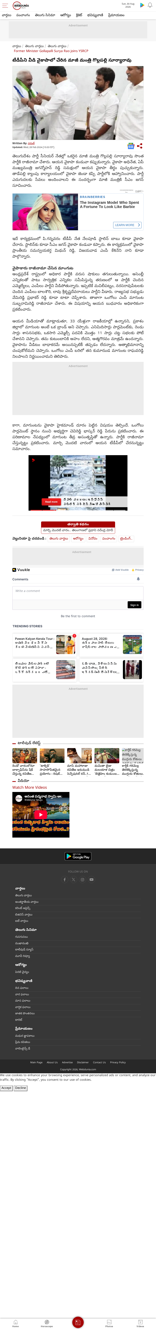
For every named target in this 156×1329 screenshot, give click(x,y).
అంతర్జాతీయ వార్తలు (26, 902)
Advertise (67, 1062)
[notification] (150, 5)
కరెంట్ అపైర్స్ (22, 908)
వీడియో (23, 781)
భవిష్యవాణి (95, 15)
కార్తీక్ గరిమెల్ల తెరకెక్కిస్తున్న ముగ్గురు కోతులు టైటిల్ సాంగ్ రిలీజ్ (133, 770)
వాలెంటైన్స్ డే (22, 1049)
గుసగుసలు (21, 937)
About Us (52, 1062)
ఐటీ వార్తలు (21, 921)
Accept (6, 1088)
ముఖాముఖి (22, 943)
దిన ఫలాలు (21, 988)
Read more (51, 501)
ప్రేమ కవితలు (22, 1042)
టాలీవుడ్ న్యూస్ (24, 950)
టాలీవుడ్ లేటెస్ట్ (29, 743)
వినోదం (92, 539)
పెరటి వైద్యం (22, 972)
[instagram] (91, 879)
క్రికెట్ (79, 15)
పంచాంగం (23, 15)
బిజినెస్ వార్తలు (23, 915)
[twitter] (73, 879)
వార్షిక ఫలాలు (22, 1007)
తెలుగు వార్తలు (34, 46)
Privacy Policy (118, 1062)
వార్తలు (6, 15)
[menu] (6, 5)
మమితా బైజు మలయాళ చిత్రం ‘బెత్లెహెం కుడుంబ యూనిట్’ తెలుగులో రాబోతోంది (106, 770)
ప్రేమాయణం (116, 15)
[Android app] (78, 856)
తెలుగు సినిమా (45, 15)
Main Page (36, 1062)
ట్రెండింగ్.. (126, 539)
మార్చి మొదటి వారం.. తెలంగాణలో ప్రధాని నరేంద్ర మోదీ (78, 530)
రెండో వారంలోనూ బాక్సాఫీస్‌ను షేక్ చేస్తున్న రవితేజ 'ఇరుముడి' (23, 770)
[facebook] (64, 879)
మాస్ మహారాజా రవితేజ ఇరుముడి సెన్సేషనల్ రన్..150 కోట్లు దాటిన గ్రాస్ (79, 770)
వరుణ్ (31, 144)
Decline (20, 1088)
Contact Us (99, 1062)
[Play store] (142, 5)
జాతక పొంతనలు (25, 1014)
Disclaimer (83, 1062)
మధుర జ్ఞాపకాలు (24, 1036)
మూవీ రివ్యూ (22, 956)
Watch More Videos (29, 788)
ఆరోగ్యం (65, 15)
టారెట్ (18, 1020)
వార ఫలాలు (22, 995)
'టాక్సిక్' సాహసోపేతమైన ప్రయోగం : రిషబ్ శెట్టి (50, 770)
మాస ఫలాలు (22, 1001)
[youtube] (82, 879)
